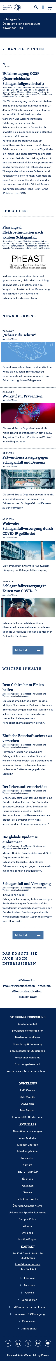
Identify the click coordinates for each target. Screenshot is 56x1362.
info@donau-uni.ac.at (27, 1264)
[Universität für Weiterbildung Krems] (13, 7)
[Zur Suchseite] (36, 7)
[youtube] (48, 1343)
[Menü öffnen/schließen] (50, 8)
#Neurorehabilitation (27, 991)
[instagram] (38, 1343)
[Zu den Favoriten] (43, 7)
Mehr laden (22, 650)
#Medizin (44, 986)
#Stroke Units (28, 997)
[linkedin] (18, 1343)
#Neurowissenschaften (19, 986)
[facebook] (8, 1343)
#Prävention (27, 980)
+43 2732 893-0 (28, 1268)
